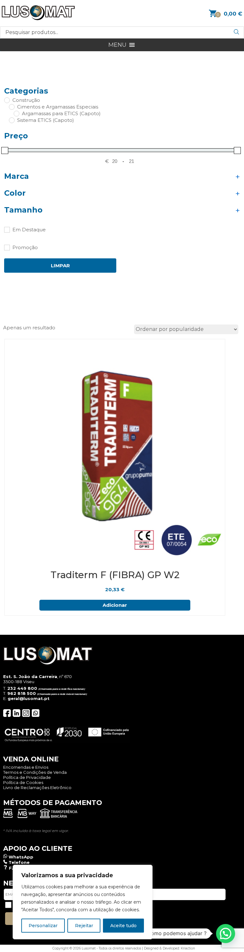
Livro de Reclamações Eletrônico (37, 787)
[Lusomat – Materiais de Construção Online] (38, 19)
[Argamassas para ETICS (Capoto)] (16, 113)
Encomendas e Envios (25, 767)
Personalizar (43, 925)
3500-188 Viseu (18, 681)
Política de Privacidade (27, 777)
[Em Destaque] (6, 229)
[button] (117, 44)
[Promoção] (6, 247)
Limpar (60, 265)
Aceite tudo (123, 925)
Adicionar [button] (115, 605)
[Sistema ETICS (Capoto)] (11, 119)
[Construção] (6, 99)
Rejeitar (84, 925)
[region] (82, 902)
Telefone (19, 862)
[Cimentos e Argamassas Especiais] (11, 106)
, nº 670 (37, 676)
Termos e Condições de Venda (35, 772)
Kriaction (188, 948)
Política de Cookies (23, 782)
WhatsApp (21, 856)
